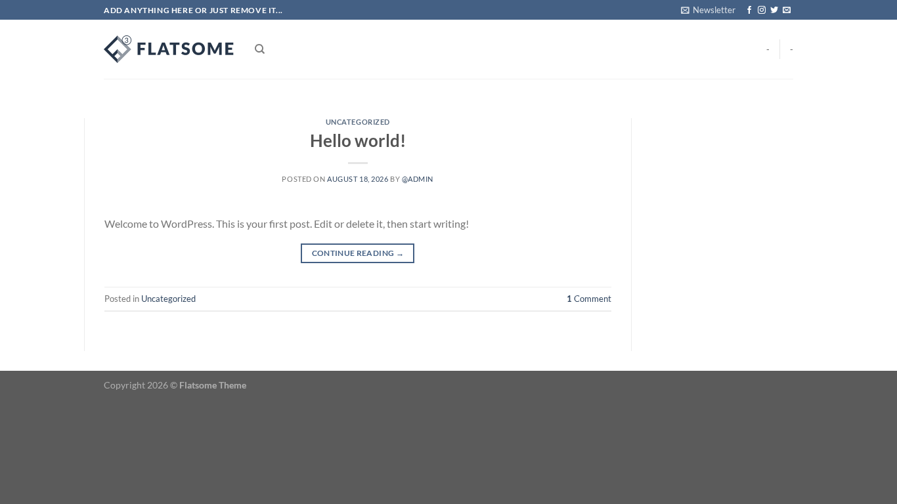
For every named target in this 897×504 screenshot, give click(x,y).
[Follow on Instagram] (762, 10)
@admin (417, 179)
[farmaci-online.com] (169, 49)
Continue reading (358, 253)
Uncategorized (358, 121)
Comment (589, 298)
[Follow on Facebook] (749, 10)
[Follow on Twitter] (774, 10)
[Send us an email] (787, 10)
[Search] (260, 49)
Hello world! (358, 140)
